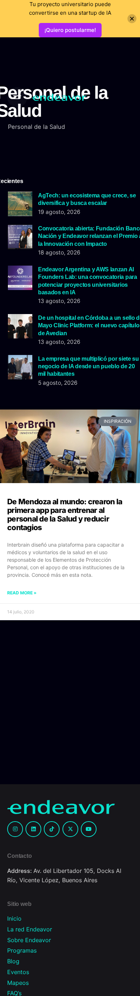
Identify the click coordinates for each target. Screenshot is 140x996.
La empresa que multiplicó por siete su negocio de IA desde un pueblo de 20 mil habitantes (88, 366)
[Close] (131, 18)
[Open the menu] (17, 97)
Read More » (22, 592)
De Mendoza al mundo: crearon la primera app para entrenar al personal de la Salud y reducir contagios (64, 514)
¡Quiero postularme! (70, 30)
